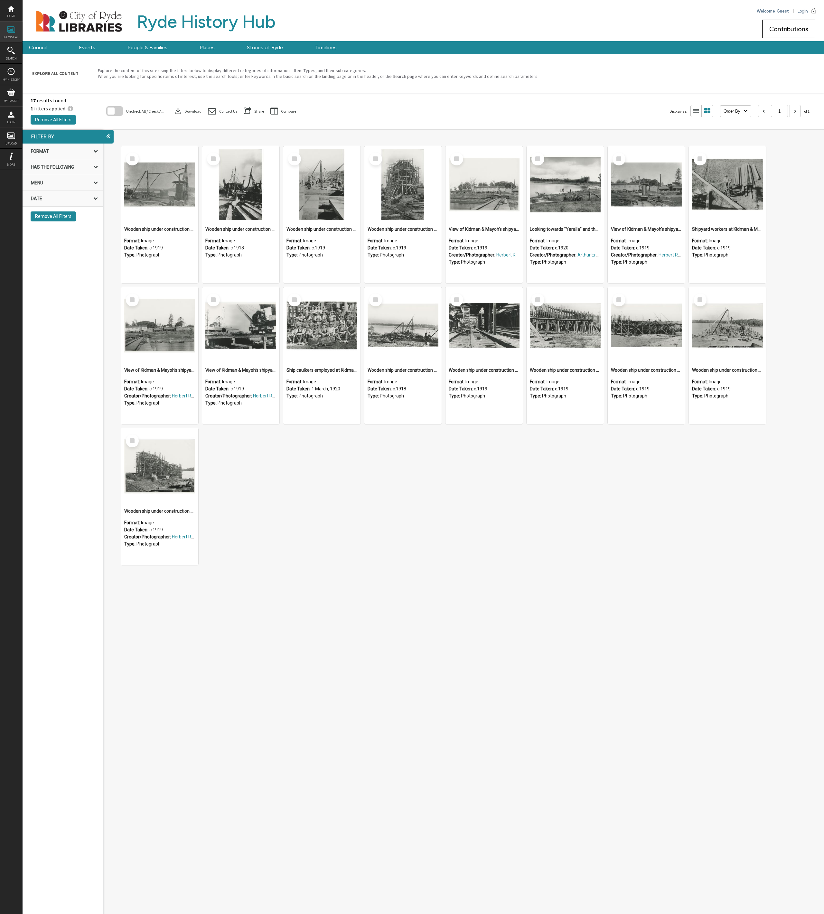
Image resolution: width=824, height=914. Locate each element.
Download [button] (187, 111)
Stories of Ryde (265, 47)
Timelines (326, 47)
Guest (783, 11)
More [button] (11, 165)
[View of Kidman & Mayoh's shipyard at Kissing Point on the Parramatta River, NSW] (484, 184)
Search (11, 58)
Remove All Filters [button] (53, 119)
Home (11, 16)
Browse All (11, 37)
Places (207, 47)
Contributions (788, 29)
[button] (222, 111)
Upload (11, 143)
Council (38, 47)
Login (11, 122)
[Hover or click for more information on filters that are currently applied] (70, 108)
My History (11, 80)
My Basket (11, 101)
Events (87, 47)
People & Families (147, 47)
